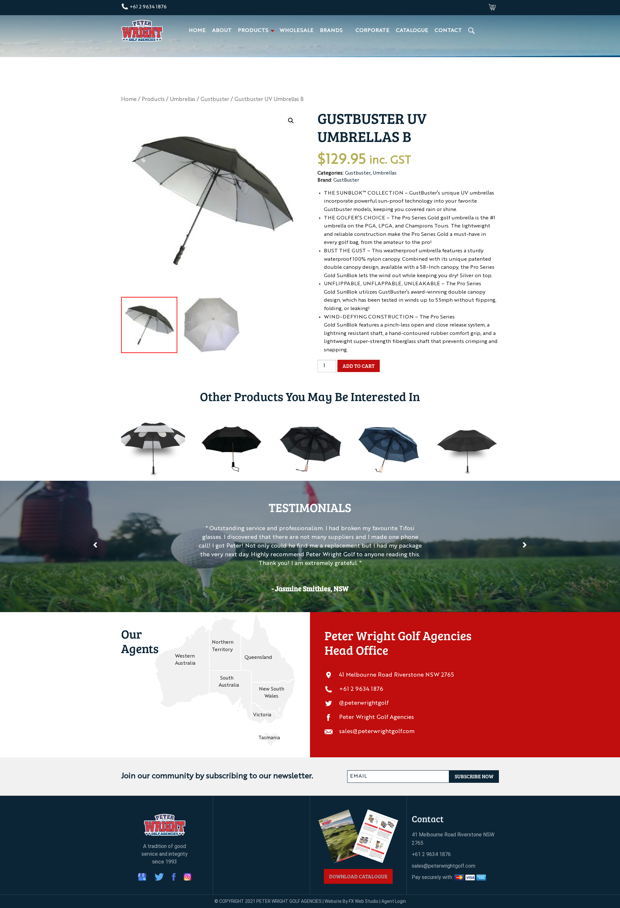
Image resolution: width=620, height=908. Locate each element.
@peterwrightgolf (363, 703)
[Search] (472, 30)
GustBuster (346, 180)
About (222, 30)
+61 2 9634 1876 (148, 7)
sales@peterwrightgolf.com (377, 731)
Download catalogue (358, 876)
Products (253, 30)
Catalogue (412, 30)
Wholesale (297, 30)
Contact (448, 30)
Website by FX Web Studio (351, 901)
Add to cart (359, 365)
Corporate (372, 30)
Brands (331, 30)
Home (197, 30)
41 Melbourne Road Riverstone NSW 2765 (396, 675)
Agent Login (393, 901)
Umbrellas (182, 99)
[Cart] (492, 7)
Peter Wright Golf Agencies (376, 717)
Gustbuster (215, 99)
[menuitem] (197, 30)
